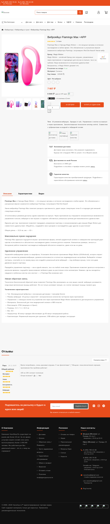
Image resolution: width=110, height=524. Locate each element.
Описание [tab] (7, 194)
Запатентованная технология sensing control (81, 124)
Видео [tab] (41, 194)
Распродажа (88, 22)
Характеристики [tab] (25, 194)
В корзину (70, 105)
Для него (39, 22)
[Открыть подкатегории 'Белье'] (64, 22)
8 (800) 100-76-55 (10, 2)
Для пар (50, 22)
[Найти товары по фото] (86, 12)
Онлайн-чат (87, 465)
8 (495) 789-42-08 (26, 2)
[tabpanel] (55, 259)
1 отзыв (58, 41)
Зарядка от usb (75, 122)
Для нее (29, 22)
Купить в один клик (92, 105)
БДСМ (69, 22)
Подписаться (80, 406)
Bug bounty (87, 488)
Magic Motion (58, 54)
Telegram (95, 465)
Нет (40, 375)
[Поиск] (80, 12)
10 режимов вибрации (60, 122)
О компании (7, 428)
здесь (93, 166)
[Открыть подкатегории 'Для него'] (45, 22)
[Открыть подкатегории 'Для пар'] (55, 22)
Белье (60, 22)
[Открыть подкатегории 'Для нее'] (34, 22)
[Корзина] (106, 12)
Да (34, 375)
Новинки (79, 22)
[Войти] (98, 12)
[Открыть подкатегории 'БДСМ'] (73, 22)
